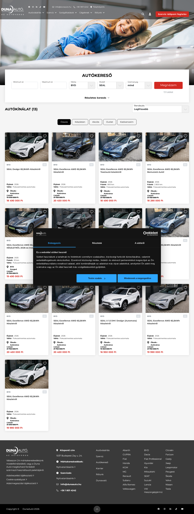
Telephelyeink (99, 7)
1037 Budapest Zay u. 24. (69, 455)
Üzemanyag (133, 82)
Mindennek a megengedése (137, 278)
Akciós (95, 122)
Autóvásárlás (34, 12)
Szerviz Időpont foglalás (172, 14)
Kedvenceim (126, 122)
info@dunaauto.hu (63, 7)
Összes (64, 122)
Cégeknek (84, 12)
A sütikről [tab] (139, 243)
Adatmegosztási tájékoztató (21, 483)
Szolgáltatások (66, 12)
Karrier (99, 468)
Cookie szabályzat (16, 479)
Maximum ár (47, 82)
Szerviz (50, 12)
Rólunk (98, 12)
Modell (102, 82)
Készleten (80, 122)
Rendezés (139, 105)
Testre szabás (95, 278)
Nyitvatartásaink (65, 467)
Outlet (109, 122)
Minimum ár (18, 82)
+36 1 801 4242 (82, 7)
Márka (73, 82)
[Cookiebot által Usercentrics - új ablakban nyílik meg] (145, 234)
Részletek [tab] (97, 243)
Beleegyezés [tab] (54, 243)
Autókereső (102, 462)
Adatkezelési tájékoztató (19, 475)
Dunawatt (101, 480)
